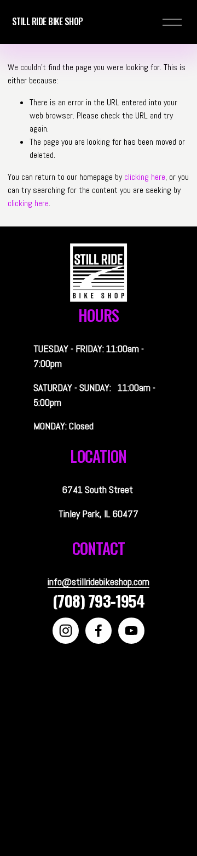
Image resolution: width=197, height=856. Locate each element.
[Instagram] (66, 630)
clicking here (144, 177)
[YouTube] (131, 630)
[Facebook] (98, 630)
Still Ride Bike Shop (47, 21)
